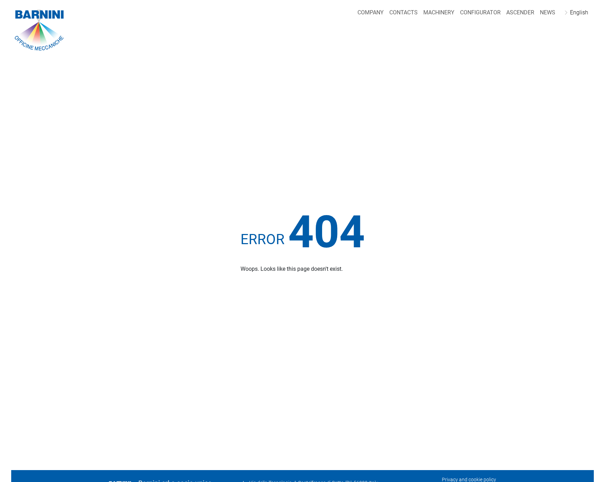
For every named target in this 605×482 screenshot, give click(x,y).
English (579, 12)
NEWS (547, 12)
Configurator (480, 12)
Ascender (520, 12)
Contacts (403, 12)
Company (370, 12)
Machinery (438, 12)
